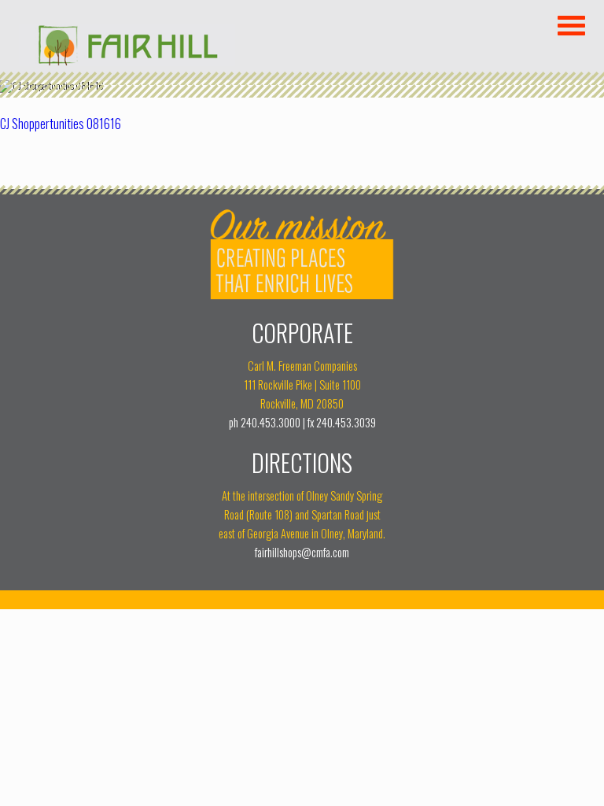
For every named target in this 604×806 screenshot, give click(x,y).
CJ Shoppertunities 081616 (60, 123)
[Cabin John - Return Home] (127, 60)
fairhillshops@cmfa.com (302, 552)
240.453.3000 (270, 422)
